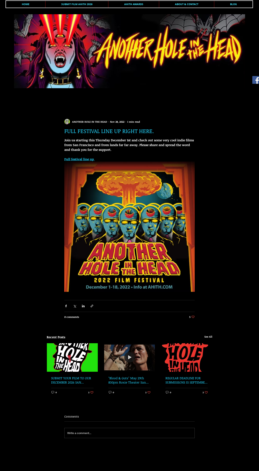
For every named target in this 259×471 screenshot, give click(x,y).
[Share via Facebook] (66, 306)
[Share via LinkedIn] (83, 306)
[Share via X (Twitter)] (74, 306)
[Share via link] (92, 306)
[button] (207, 97)
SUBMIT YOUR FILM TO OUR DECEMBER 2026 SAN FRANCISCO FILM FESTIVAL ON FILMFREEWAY (71, 380)
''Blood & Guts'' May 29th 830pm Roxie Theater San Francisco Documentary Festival (127, 380)
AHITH (50, 97)
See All (208, 336)
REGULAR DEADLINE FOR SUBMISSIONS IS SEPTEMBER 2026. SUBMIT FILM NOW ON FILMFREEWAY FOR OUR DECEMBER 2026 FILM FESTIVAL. (186, 380)
